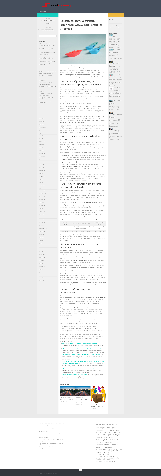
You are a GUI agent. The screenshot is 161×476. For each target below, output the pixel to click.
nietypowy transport (106, 430)
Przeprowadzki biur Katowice (112, 439)
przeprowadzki (103, 439)
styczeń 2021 (42, 219)
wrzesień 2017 (42, 257)
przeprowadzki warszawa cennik (105, 454)
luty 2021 (41, 217)
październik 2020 (43, 228)
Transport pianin (98, 464)
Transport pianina (103, 464)
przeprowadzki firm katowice (112, 441)
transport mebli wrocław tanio (115, 463)
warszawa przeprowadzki (109, 464)
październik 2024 (43, 127)
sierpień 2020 (42, 234)
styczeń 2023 (42, 150)
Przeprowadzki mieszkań (99, 444)
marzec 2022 (42, 179)
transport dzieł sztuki (105, 461)
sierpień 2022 (42, 164)
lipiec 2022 (42, 167)
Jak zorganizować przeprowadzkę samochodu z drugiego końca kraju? (79, 368)
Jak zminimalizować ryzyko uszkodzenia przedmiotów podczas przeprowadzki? (81, 349)
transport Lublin (98, 463)
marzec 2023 (42, 144)
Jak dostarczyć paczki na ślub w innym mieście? (48, 425)
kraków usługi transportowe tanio (109, 427)
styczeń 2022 (42, 185)
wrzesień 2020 (42, 231)
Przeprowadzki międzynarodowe (110, 444)
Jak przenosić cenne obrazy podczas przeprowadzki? (114, 63)
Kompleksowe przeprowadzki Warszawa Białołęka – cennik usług (51, 423)
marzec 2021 (42, 214)
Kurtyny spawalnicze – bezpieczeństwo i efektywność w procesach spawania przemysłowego (47, 63)
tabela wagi (118, 459)
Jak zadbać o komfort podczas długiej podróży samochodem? (51, 428)
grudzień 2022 (42, 153)
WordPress (46, 473)
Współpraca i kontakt (43, 11)
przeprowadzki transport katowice (109, 449)
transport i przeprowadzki (67, 15)
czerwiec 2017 (42, 266)
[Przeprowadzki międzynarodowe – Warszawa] (98, 394)
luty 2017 (41, 277)
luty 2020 (41, 251)
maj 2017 (41, 269)
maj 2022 (41, 173)
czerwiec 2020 (42, 240)
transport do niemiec (99, 461)
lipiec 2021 (42, 202)
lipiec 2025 (42, 124)
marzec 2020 (42, 248)
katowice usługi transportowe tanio (112, 425)
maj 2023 (41, 138)
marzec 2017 (42, 275)
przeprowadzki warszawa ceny (105, 456)
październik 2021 (43, 193)
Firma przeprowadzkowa (110, 424)
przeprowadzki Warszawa (102, 451)
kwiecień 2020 (42, 246)
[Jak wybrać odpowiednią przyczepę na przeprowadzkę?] (67, 391)
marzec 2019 (42, 254)
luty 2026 (41, 118)
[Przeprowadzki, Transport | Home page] (56, 5)
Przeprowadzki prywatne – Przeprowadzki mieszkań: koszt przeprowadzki (80, 343)
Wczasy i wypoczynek (115, 27)
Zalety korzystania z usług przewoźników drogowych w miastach (114, 51)
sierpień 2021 (42, 199)
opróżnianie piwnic (106, 432)
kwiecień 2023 (42, 141)
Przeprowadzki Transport (106, 447)
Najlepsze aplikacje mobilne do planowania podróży (74, 374)
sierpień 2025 (42, 121)
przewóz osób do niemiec (113, 459)
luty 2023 (41, 147)
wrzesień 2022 (42, 162)
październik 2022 (43, 159)
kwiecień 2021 (42, 211)
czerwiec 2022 (42, 170)
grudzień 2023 (42, 133)
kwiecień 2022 (42, 176)
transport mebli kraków (104, 463)
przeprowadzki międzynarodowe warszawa (104, 445)
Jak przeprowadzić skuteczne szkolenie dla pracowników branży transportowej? (82, 354)
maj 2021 (41, 208)
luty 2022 (41, 182)
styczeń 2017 (42, 280)
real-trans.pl (64, 32)
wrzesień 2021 (42, 196)
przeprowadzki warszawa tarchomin (103, 459)
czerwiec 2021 (42, 205)
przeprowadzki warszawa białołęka (107, 452)
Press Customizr (55, 473)
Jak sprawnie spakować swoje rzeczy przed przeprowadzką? (115, 102)
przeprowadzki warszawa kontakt (107, 458)
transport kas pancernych (114, 461)
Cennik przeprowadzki (100, 424)
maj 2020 (41, 243)
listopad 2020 (42, 225)
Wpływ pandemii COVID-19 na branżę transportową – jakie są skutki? (115, 76)
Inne (111, 22)
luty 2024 (41, 130)
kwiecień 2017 (42, 272)
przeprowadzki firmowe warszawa (104, 442)
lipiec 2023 (42, 135)
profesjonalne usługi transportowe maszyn (107, 437)
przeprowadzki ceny (101, 441)
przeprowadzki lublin (115, 442)
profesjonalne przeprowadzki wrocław (108, 435)
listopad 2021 (42, 191)
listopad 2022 (42, 156)
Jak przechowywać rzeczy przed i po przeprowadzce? (49, 433)
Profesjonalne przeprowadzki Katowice (108, 433)
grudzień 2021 (42, 188)
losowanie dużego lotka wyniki (104, 429)
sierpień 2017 (42, 260)
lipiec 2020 (42, 237)
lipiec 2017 (42, 263)
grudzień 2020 (42, 222)
